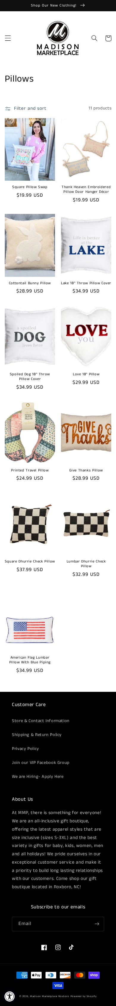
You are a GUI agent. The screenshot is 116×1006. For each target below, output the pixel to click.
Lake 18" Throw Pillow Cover (86, 283)
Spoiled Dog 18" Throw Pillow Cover (30, 377)
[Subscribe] (97, 924)
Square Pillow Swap (29, 187)
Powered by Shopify (83, 996)
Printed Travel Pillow (29, 470)
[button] (8, 38)
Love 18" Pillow (86, 374)
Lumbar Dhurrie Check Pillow (86, 564)
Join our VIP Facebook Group (41, 763)
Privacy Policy (25, 749)
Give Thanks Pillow (86, 470)
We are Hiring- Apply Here (38, 777)
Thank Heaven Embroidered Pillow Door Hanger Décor (86, 189)
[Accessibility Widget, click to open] (9, 996)
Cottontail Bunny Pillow (30, 283)
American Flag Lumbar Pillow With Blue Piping (30, 660)
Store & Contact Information (41, 721)
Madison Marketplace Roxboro (49, 996)
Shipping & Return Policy (37, 735)
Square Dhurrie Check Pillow (30, 561)
